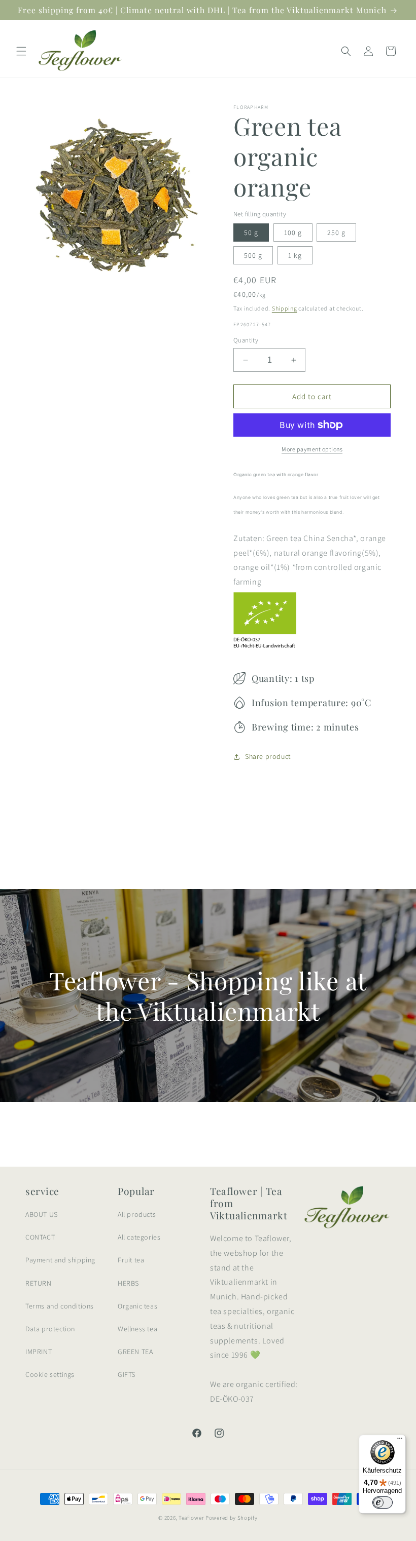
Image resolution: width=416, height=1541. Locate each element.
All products (137, 1214)
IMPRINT (38, 1351)
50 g (251, 232)
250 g (336, 232)
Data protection (50, 1328)
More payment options (312, 449)
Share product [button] (268, 756)
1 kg (295, 255)
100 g (293, 232)
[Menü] (400, 1441)
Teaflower (191, 1517)
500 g (253, 255)
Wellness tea (137, 1328)
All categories (139, 1237)
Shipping (284, 308)
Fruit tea (131, 1259)
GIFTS (126, 1374)
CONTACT (40, 1237)
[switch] (382, 1502)
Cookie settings (50, 1374)
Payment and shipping (60, 1259)
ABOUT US (41, 1214)
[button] (21, 51)
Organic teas (137, 1306)
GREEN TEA (135, 1351)
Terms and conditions (59, 1306)
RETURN (38, 1283)
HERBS (128, 1283)
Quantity (245, 340)
